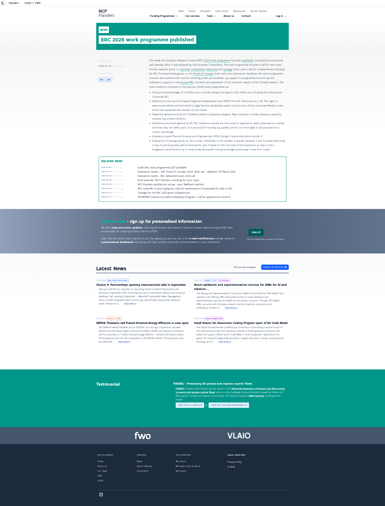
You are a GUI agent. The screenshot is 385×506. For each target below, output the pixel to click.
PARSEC (180, 388)
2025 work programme (217, 60)
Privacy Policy (234, 461)
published (247, 60)
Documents (142, 470)
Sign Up (256, 232)
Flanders (14, 3)
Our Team (102, 470)
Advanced (211, 69)
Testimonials (239, 11)
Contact (246, 16)
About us (228, 16)
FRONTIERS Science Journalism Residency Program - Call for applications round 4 (184, 197)
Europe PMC (187, 82)
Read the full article (189, 405)
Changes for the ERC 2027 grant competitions (164, 192)
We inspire (181, 470)
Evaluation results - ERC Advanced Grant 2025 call (166, 176)
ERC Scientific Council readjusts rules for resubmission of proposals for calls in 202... (186, 188)
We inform (181, 461)
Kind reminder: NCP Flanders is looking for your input (168, 180)
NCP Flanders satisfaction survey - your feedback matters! (171, 184)
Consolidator (198, 69)
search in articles (274, 267)
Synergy (227, 69)
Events (192, 11)
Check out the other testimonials (228, 405)
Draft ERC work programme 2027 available (162, 167)
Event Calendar (144, 466)
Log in (281, 16)
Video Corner (221, 11)
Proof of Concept (203, 73)
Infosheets (205, 11)
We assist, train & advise (188, 466)
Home (100, 461)
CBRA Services (256, 395)
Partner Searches (258, 11)
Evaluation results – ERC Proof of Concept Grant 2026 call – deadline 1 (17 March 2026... (187, 171)
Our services (192, 16)
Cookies (231, 466)
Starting (184, 69)
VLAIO (28, 3)
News (181, 11)
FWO (38, 3)
